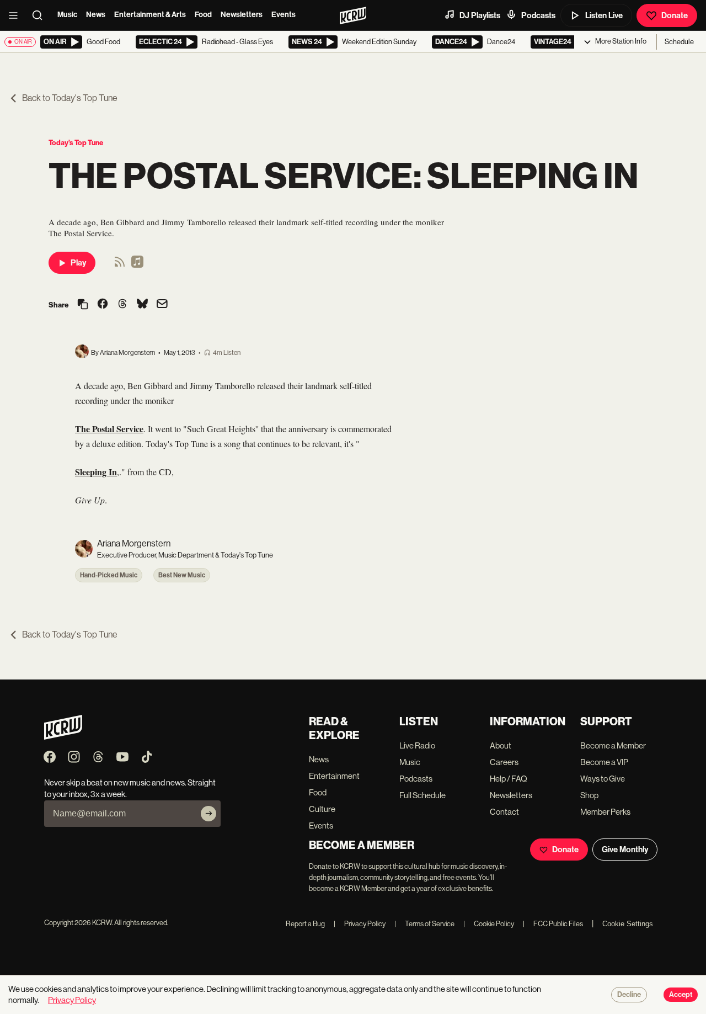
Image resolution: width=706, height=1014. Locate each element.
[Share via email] (162, 305)
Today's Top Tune (76, 143)
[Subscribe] (208, 813)
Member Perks (605, 811)
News (95, 14)
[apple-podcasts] (137, 265)
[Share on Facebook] (102, 304)
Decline (629, 994)
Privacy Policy (360, 924)
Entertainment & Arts (150, 14)
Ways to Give (602, 778)
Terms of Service (424, 924)
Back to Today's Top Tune (69, 98)
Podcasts (538, 15)
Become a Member (613, 745)
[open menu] (16, 15)
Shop (589, 795)
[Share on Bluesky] (142, 304)
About (500, 745)
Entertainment (334, 776)
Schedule (679, 42)
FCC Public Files (553, 924)
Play (78, 263)
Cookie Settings (627, 924)
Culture (322, 809)
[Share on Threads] (122, 304)
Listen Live (604, 15)
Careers (504, 762)
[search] (41, 15)
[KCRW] (63, 736)
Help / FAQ (508, 778)
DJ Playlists (479, 15)
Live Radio (417, 745)
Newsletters (242, 14)
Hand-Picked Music (108, 575)
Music (67, 14)
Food (203, 14)
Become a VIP (604, 762)
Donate (674, 15)
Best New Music (181, 575)
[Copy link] (82, 305)
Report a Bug (305, 924)
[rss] (119, 265)
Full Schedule (422, 795)
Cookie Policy (488, 924)
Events (283, 14)
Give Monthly (625, 849)
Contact (504, 811)
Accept (680, 994)
